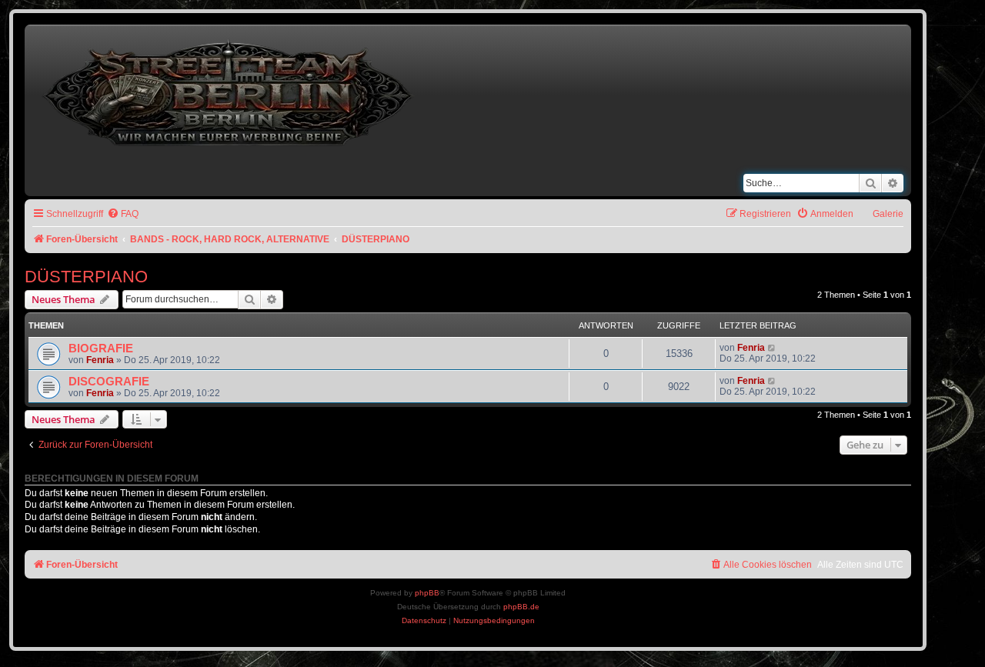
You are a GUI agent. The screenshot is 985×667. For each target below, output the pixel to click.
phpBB (427, 593)
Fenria (100, 360)
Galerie (888, 213)
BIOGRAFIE (100, 348)
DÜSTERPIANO (86, 276)
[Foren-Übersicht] (229, 89)
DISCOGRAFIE (108, 381)
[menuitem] (123, 214)
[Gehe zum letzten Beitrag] (772, 347)
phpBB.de (521, 606)
